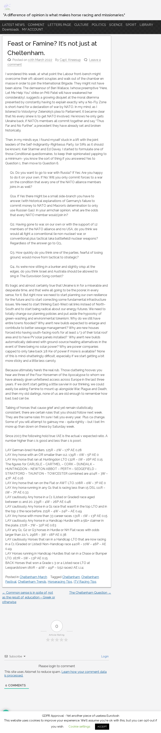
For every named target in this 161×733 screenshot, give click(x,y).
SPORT (131, 25)
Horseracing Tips (60, 582)
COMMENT (36, 25)
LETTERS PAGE (59, 25)
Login (105, 656)
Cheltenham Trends (32, 582)
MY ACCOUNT (32, 29)
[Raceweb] (7, 10)
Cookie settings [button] (79, 726)
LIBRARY (146, 25)
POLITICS (99, 25)
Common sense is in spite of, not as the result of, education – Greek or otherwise (28, 597)
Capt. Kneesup (70, 60)
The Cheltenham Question (90, 593)
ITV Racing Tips (85, 582)
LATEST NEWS (13, 25)
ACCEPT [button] (102, 726)
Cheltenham (71, 577)
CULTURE (81, 25)
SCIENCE (116, 25)
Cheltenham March (33, 577)
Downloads (10, 29)
